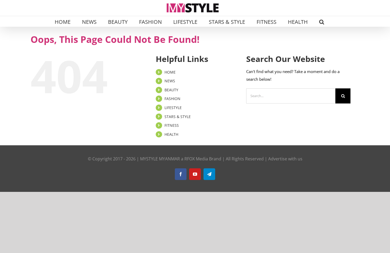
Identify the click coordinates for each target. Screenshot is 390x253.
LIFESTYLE (173, 107)
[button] (321, 21)
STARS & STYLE (177, 116)
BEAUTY (171, 89)
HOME (170, 72)
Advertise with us (285, 159)
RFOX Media (196, 159)
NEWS (169, 80)
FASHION (172, 98)
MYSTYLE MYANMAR (160, 159)
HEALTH (171, 134)
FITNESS (171, 125)
